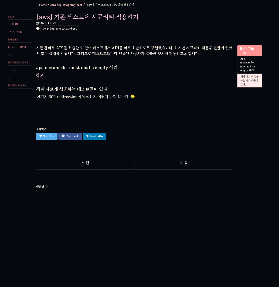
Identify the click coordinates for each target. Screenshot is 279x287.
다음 (184, 163)
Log (10, 55)
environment (18, 62)
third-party (17, 85)
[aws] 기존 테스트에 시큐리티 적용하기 (87, 17)
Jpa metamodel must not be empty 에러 (247, 64)
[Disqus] (134, 237)
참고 (39, 75)
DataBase (15, 32)
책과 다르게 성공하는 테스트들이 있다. (249, 80)
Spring (13, 39)
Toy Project (17, 47)
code (11, 70)
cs (9, 78)
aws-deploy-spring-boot (60, 28)
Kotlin (13, 24)
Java (11, 16)
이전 (85, 163)
